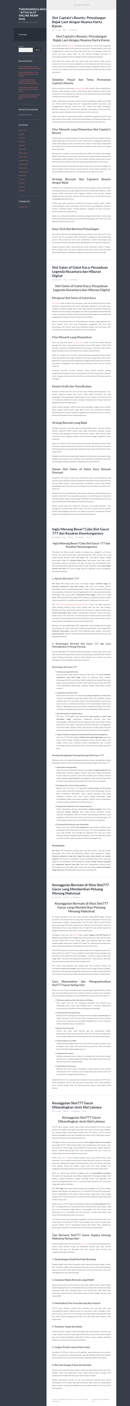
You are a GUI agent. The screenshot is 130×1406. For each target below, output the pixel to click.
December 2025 (23, 160)
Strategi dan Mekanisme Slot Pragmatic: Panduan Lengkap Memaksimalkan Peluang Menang (28, 81)
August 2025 (22, 175)
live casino (84, 1244)
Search (21, 46)
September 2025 (23, 172)
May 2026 (22, 141)
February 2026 (23, 153)
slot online (56, 303)
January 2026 (23, 156)
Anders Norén (104, 1399)
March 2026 (22, 149)
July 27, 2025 (56, 897)
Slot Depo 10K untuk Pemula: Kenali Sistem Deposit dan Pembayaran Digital (29, 96)
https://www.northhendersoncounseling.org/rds (72, 604)
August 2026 (22, 130)
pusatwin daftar (80, 88)
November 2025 (23, 164)
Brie (64, 30)
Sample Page (23, 34)
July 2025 (21, 179)
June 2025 (22, 183)
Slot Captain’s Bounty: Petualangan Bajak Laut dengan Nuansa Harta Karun (79, 22)
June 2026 (22, 138)
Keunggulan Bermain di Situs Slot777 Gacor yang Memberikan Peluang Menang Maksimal (80, 889)
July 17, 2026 (56, 30)
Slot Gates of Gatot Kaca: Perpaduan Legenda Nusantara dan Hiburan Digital (80, 271)
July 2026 (21, 134)
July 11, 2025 (56, 1111)
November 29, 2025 (59, 537)
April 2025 (22, 190)
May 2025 (22, 187)
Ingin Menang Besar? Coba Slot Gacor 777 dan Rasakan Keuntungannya (80, 531)
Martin (70, 537)
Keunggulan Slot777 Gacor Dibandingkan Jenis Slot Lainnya (77, 1105)
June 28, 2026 (56, 280)
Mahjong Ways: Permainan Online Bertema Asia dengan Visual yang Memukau (28, 74)
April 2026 (22, 145)
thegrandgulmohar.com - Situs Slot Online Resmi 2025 (38, 14)
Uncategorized (23, 207)
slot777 (76, 935)
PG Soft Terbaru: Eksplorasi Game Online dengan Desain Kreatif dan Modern (28, 89)
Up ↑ (93, 1401)
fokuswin (71, 46)
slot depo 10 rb (78, 342)
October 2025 (23, 168)
